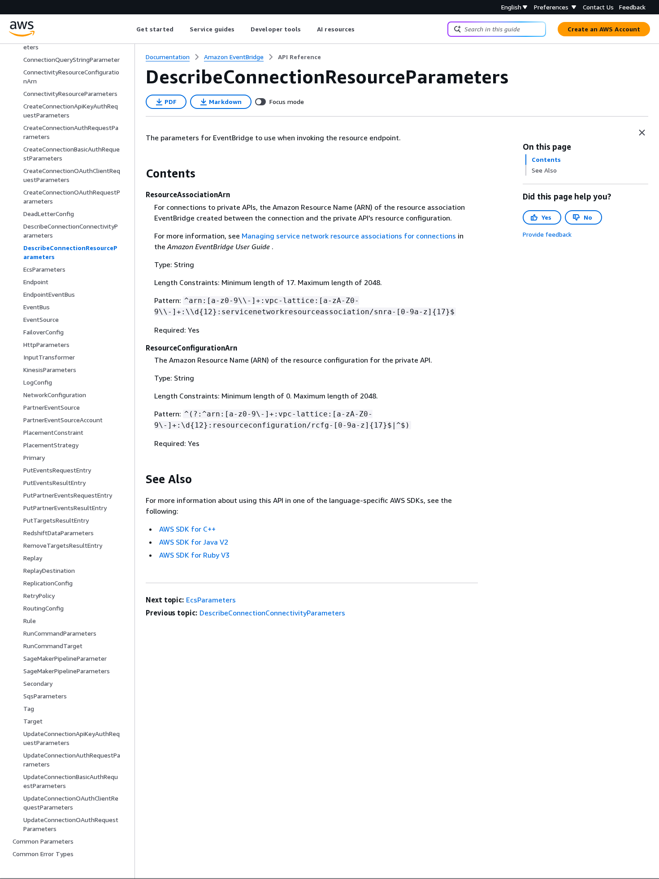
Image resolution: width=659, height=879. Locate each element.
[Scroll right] (361, 29)
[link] (299, 56)
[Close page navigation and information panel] (642, 133)
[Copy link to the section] (138, 173)
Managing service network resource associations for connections (349, 235)
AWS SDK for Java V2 (193, 541)
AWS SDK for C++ (187, 528)
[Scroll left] (129, 29)
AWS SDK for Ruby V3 (194, 554)
